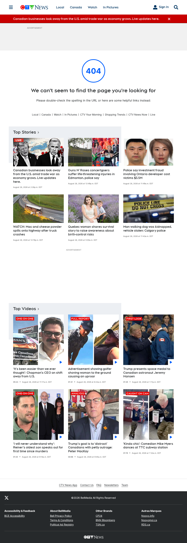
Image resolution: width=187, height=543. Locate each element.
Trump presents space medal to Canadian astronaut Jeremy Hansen (146, 372)
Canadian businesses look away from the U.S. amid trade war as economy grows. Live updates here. (36, 176)
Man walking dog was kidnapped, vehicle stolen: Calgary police (147, 228)
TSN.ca (100, 524)
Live (152, 114)
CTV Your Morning (91, 114)
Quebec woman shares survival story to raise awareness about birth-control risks (91, 230)
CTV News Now (137, 114)
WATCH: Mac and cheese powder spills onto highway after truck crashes (37, 230)
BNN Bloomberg (105, 520)
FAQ (98, 485)
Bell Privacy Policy (61, 515)
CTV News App (68, 485)
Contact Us (87, 485)
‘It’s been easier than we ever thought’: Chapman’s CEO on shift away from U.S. (37, 372)
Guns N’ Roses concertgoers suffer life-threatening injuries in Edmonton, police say (91, 174)
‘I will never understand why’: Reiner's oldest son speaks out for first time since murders (38, 447)
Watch (92, 7)
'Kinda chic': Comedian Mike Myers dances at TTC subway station (148, 445)
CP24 (99, 515)
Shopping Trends (115, 114)
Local (60, 7)
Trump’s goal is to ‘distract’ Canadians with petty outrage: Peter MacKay (90, 447)
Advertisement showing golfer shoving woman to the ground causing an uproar (90, 372)
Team (124, 485)
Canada (76, 7)
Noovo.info (147, 515)
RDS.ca (145, 524)
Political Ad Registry (62, 524)
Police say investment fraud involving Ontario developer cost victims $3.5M (146, 174)
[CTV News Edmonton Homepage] (34, 7)
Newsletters (111, 485)
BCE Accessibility (14, 515)
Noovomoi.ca (149, 520)
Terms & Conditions (61, 520)
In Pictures (111, 7)
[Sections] (11, 7)
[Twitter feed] (6, 498)
